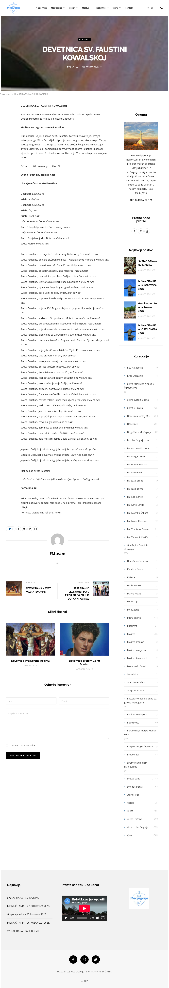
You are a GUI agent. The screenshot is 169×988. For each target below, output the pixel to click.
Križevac (131, 577)
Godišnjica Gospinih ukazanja (136, 547)
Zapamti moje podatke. (22, 745)
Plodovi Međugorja (137, 714)
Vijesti (72, 8)
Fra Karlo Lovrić (135, 504)
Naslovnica (41, 8)
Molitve (85, 8)
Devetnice (84, 39)
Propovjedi (133, 754)
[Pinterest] (9, 133)
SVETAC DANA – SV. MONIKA (23, 897)
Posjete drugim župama (140, 746)
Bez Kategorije (135, 367)
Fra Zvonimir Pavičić (138, 537)
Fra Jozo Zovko (135, 488)
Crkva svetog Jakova (138, 399)
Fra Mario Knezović (137, 521)
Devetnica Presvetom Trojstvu (30, 660)
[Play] (66, 918)
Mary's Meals (134, 593)
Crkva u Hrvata (135, 407)
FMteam (74, 67)
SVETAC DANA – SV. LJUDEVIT (23, 931)
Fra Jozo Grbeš (135, 480)
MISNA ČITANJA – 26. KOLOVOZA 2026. (147, 329)
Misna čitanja (134, 617)
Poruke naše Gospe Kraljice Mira (140, 732)
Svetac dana (133, 778)
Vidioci (130, 802)
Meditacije (132, 601)
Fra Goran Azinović (137, 464)
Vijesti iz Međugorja (137, 827)
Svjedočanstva (135, 786)
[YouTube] (96, 959)
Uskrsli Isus (133, 794)
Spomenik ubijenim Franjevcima (135, 764)
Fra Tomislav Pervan (138, 529)
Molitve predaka (135, 641)
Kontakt (129, 8)
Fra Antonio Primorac (138, 448)
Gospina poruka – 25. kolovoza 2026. (147, 307)
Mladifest (132, 625)
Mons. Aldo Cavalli (137, 666)
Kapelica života (135, 569)
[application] (84, 908)
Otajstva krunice (135, 690)
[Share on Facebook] (9, 116)
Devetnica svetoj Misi (138, 416)
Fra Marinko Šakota (137, 512)
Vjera (115, 8)
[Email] (9, 141)
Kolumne (101, 8)
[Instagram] (84, 959)
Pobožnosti (133, 722)
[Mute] (97, 918)
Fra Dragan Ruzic (136, 456)
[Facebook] (73, 959)
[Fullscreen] (103, 918)
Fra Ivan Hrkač (134, 472)
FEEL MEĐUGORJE (75, 971)
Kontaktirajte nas (141, 200)
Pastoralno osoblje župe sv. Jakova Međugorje (140, 700)
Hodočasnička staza (138, 561)
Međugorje (56, 8)
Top (85, 981)
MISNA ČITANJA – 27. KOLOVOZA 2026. (147, 285)
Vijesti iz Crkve (134, 819)
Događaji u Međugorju (139, 432)
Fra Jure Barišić (135, 496)
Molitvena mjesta (136, 650)
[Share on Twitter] (9, 124)
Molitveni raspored (137, 658)
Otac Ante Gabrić (136, 682)
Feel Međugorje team (138, 440)
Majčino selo (134, 585)
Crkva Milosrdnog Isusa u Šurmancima (139, 385)
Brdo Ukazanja (135, 375)
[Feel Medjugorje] (13, 7)
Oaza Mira (132, 674)
